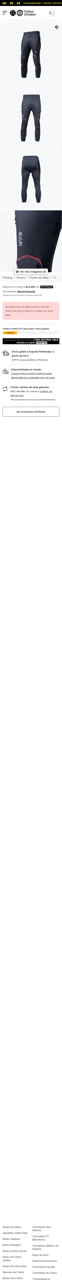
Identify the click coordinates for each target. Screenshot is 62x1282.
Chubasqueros (41, 1278)
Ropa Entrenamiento (44, 1260)
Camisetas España (43, 1266)
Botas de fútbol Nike (15, 1266)
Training (7, 277)
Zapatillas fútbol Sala (15, 1232)
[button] (31, 373)
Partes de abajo (39, 277)
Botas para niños (13, 1278)
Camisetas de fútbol (44, 1272)
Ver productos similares (31, 411)
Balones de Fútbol (13, 1272)
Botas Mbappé (12, 1244)
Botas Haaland (11, 1238)
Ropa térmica (40, 1254)
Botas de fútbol (12, 1226)
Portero (21, 277)
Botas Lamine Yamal (14, 1250)
